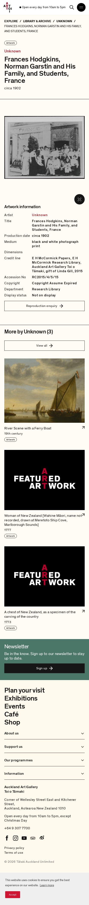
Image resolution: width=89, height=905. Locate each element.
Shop (12, 722)
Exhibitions (21, 698)
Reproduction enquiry (41, 306)
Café (11, 714)
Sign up (41, 668)
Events (14, 706)
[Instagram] (15, 838)
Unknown (12, 51)
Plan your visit (24, 690)
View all (41, 345)
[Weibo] (41, 838)
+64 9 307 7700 (17, 828)
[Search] (71, 7)
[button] (44, 400)
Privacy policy (14, 848)
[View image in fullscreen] (79, 199)
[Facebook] (7, 838)
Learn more (47, 885)
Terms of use (13, 853)
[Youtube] (24, 838)
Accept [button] (12, 894)
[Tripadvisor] (32, 838)
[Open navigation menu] (81, 7)
